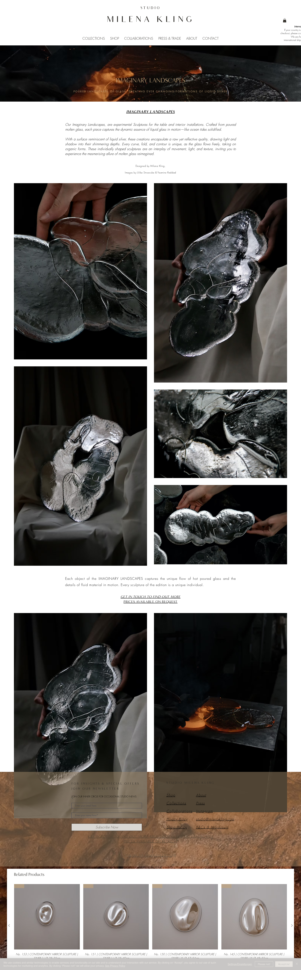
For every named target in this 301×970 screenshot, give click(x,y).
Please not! (264, 964)
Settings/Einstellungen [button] (240, 964)
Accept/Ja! (284, 964)
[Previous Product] (9, 925)
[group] (150, 925)
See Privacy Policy (115, 965)
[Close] (297, 964)
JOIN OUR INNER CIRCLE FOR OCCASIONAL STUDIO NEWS (104, 796)
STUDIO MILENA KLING (190, 783)
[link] (284, 20)
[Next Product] (292, 925)
